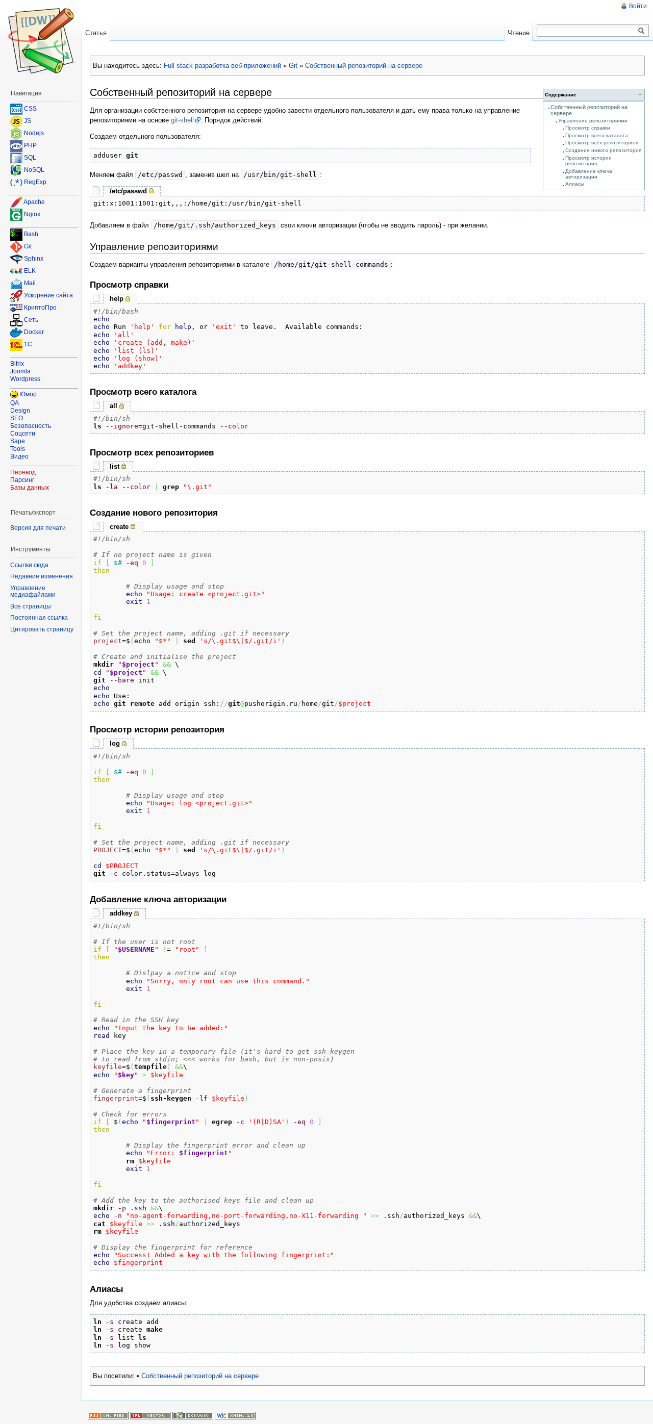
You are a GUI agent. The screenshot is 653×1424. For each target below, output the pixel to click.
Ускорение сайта (48, 295)
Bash (31, 234)
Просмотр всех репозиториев (601, 142)
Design (20, 410)
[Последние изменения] (108, 1415)
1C (28, 344)
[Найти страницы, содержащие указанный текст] (641, 31)
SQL (30, 157)
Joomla (20, 371)
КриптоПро (40, 308)
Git (293, 65)
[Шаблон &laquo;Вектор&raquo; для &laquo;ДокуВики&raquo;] (150, 1415)
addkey (121, 913)
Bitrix (17, 363)
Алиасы (574, 184)
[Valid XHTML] (235, 1415)
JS (27, 120)
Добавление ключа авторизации (588, 174)
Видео (19, 456)
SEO (16, 418)
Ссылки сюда (29, 565)
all (113, 406)
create (119, 526)
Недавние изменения (41, 576)
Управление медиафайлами (33, 591)
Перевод (23, 472)
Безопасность (30, 425)
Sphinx (33, 259)
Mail (30, 283)
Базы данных (29, 487)
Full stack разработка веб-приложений (222, 65)
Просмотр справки (587, 128)
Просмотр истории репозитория (588, 160)
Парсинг (22, 480)
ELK (30, 271)
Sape (17, 441)
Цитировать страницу (41, 629)
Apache (34, 202)
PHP (30, 145)
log (115, 743)
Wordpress (25, 379)
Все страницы (30, 606)
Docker (34, 332)
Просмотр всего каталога (596, 135)
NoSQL (34, 169)
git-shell (182, 120)
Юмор (28, 394)
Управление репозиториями (592, 120)
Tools (17, 448)
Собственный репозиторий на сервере (363, 65)
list (114, 466)
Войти (638, 6)
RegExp (35, 182)
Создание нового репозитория (603, 150)
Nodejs (34, 133)
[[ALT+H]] (41, 41)
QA (14, 402)
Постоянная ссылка (39, 617)
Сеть (31, 320)
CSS (30, 108)
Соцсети (22, 433)
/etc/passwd (128, 191)
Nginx (32, 214)
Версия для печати (38, 527)
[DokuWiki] (192, 1415)
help (116, 298)
